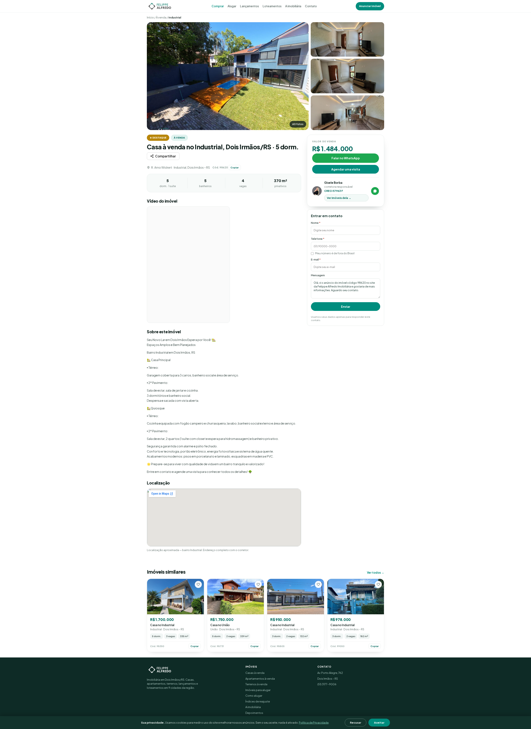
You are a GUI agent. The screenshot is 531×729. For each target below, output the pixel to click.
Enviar (345, 306)
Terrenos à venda (256, 684)
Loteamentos (272, 6)
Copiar (234, 167)
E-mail (316, 259)
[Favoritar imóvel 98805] (318, 584)
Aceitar (379, 722)
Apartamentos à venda (260, 678)
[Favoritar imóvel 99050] (378, 584)
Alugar (232, 6)
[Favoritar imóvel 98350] (198, 584)
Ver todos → (375, 572)
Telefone (317, 238)
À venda (161, 17)
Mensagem (318, 275)
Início (150, 17)
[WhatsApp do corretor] (375, 191)
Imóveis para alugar (257, 690)
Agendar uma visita (345, 169)
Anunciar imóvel (370, 6)
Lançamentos (249, 6)
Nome (315, 222)
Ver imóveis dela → (339, 198)
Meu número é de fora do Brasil (334, 253)
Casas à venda (254, 672)
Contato (311, 6)
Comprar (218, 6)
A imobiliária (293, 6)
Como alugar (253, 695)
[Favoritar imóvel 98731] (258, 584)
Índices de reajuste (257, 701)
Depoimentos (254, 712)
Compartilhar (165, 156)
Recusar (355, 722)
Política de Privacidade (314, 722)
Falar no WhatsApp (345, 158)
